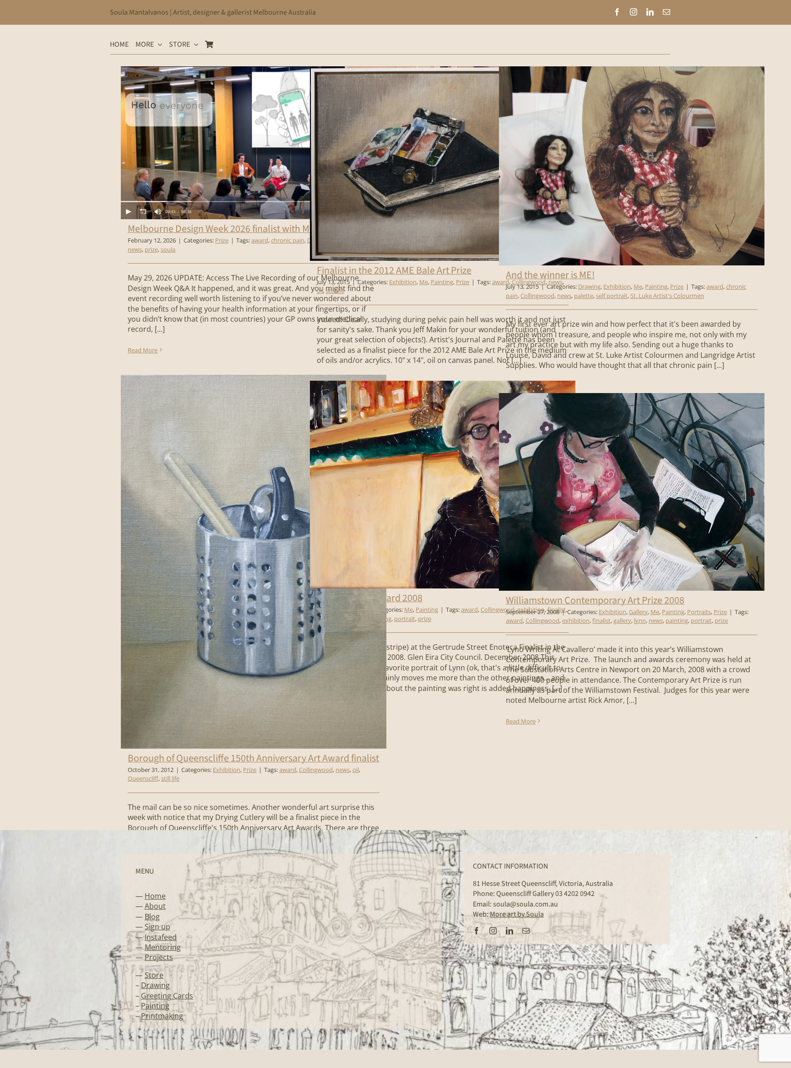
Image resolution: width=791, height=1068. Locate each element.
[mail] (666, 12)
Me (423, 282)
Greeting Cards (167, 996)
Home (155, 896)
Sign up (157, 927)
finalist (601, 620)
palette (583, 295)
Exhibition (403, 282)
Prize (221, 240)
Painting (442, 282)
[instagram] (633, 12)
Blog (152, 917)
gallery (622, 620)
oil (320, 290)
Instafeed (161, 937)
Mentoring (163, 947)
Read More (142, 350)
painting (677, 620)
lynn (640, 620)
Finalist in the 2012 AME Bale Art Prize (394, 270)
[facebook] (617, 12)
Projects (159, 957)
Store (154, 975)
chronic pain (287, 240)
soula (168, 249)
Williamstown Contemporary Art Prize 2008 (595, 600)
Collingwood (537, 295)
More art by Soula (517, 914)
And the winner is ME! (550, 275)
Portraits (699, 612)
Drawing (589, 286)
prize (151, 249)
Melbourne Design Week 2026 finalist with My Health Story (248, 228)
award (259, 240)
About (155, 906)
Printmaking (162, 1016)
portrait (404, 619)
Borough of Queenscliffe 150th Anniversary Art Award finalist (253, 758)
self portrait (612, 295)
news (135, 249)
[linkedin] (650, 12)
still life (335, 290)
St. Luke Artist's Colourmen (667, 295)
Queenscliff (143, 778)
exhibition (576, 620)
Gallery (638, 612)
